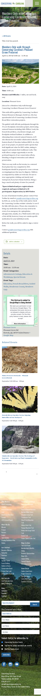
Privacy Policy (6, 686)
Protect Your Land (6, 571)
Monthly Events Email (12, 649)
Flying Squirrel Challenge (28, 502)
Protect (3, 530)
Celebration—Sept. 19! (7, 574)
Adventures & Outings (12, 274)
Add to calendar (14, 242)
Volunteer (4, 555)
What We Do (5, 524)
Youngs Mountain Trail (27, 528)
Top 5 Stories (5, 538)
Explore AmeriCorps (26, 571)
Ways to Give (25, 543)
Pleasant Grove (9, 327)
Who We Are (5, 502)
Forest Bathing (5, 563)
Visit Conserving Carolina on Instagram (10, 664)
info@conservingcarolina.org (11, 684)
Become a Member (6, 550)
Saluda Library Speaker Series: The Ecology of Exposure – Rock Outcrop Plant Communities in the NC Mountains (19, 458)
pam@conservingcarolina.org (27, 198)
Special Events (19, 277)
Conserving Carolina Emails (14, 642)
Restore (3, 532)
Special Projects (25, 561)
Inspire (3, 535)
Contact (4, 596)
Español (3, 593)
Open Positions (25, 576)
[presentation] (20, 359)
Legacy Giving (25, 558)
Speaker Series (5, 560)
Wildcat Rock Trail (26, 525)
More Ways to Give (26, 564)
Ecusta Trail (24, 536)
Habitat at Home (6, 566)
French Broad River (20, 284)
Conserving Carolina (12, 3)
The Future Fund (25, 545)
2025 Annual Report (7, 520)
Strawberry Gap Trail (27, 515)
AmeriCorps (25, 568)
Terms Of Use (15, 686)
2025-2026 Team (26, 579)
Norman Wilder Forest (27, 512)
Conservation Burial (6, 568)
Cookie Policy (25, 686)
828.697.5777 (5, 681)
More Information (20, 323)
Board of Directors (6, 509)
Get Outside (5, 578)
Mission (3, 527)
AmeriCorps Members (7, 515)
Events (3, 558)
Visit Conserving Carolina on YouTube (16, 664)
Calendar (4, 591)
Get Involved (5, 547)
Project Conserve (26, 574)
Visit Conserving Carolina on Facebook (3, 664)
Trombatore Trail (26, 517)
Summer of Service (26, 581)
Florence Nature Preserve (28, 509)
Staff (2, 512)
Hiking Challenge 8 (6, 583)
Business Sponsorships (27, 553)
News (3, 588)
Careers (3, 517)
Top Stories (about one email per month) (18, 645)
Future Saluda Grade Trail (28, 538)
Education (7, 284)
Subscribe (4, 553)
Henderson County (16, 287)
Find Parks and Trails (7, 581)
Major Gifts (24, 556)
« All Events (6, 36)
